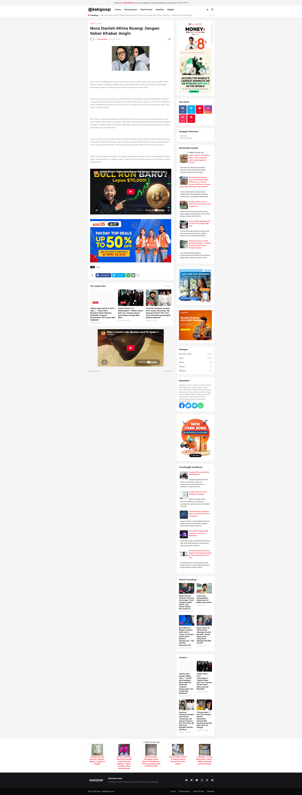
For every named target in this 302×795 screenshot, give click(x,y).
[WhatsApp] (128, 275)
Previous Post (95, 371)
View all (168, 286)
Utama (118, 9)
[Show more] (138, 275)
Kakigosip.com (108, 791)
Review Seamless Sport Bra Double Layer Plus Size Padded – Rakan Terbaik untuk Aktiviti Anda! (124, 762)
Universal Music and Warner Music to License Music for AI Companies (199, 514)
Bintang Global (195, 354)
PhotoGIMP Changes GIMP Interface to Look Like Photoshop (198, 533)
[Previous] (210, 15)
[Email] (133, 275)
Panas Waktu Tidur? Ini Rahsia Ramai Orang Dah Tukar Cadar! (178, 760)
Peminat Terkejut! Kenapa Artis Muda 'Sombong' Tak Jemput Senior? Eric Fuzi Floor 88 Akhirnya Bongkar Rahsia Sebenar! (158, 313)
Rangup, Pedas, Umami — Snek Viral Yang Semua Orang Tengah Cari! (200, 204)
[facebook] (186, 780)
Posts (184, 136)
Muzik (195, 362)
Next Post (168, 371)
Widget (170, 9)
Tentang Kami (130, 9)
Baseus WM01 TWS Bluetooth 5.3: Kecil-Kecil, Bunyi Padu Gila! (199, 223)
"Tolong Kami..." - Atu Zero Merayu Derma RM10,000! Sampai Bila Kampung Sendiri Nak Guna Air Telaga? (204, 719)
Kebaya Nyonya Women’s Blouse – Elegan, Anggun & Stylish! (97, 760)
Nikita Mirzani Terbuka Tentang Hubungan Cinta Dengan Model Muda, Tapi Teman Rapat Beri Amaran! (142, 15)
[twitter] (192, 780)
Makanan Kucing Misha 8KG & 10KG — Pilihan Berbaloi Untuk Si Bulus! (205, 760)
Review (195, 366)
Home (92, 24)
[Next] (213, 15)
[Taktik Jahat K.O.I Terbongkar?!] (204, 666)
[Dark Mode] (208, 10)
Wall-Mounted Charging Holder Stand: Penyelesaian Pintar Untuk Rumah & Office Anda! (151, 761)
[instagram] (202, 780)
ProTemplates (120, 791)
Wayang (195, 371)
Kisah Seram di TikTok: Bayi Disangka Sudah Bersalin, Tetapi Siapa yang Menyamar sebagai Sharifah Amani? (204, 635)
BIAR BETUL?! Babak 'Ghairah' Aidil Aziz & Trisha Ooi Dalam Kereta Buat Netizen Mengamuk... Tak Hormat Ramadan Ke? (186, 636)
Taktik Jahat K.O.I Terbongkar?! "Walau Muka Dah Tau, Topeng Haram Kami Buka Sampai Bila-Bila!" (130, 313)
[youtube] (197, 780)
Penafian (160, 9)
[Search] (212, 10)
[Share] (169, 39)
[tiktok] (207, 780)
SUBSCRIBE (127, 3)
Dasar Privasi (146, 9)
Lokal (99, 24)
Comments (187, 138)
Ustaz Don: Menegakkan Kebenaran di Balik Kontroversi (204, 599)
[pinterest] (212, 780)
